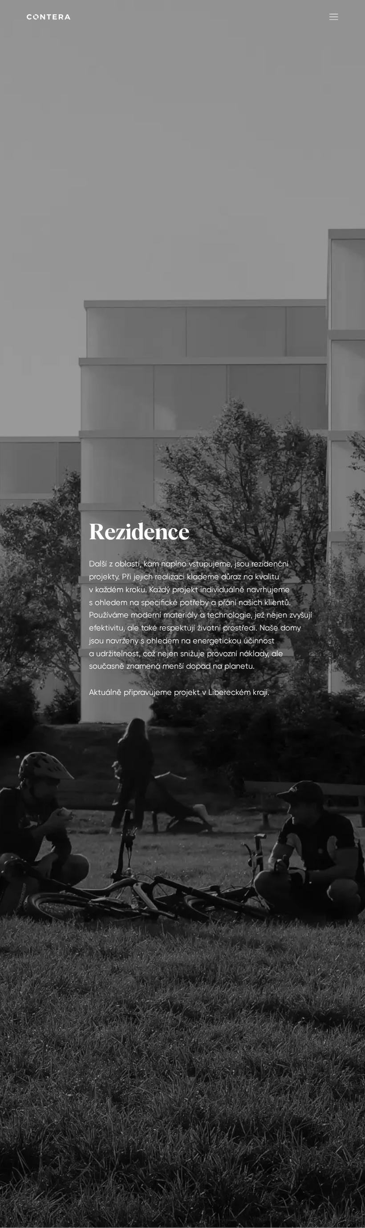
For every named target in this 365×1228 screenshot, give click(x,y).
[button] (332, 17)
